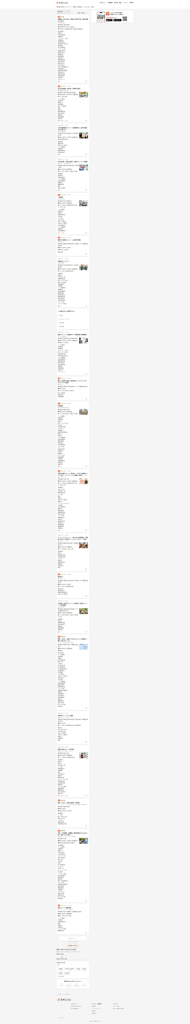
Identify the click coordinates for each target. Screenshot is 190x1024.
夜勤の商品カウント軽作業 (66, 749)
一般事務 (60, 197)
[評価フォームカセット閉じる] (88, 981)
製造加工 (60, 576)
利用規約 (94, 1006)
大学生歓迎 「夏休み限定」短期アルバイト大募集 (73, 161)
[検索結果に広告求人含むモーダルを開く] (61, 13)
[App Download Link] (109, 20)
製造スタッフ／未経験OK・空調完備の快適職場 (72, 334)
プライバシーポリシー (96, 1008)
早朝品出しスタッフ (64, 261)
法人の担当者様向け (75, 1008)
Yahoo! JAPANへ (60, 1017)
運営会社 (94, 1010)
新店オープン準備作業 (64, 908)
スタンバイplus (116, 1006)
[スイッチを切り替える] (69, 13)
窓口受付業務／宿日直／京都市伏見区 (69, 88)
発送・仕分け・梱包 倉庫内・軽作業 (68, 803)
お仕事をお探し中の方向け (76, 1006)
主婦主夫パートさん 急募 (65, 715)
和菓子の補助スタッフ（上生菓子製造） (70, 240)
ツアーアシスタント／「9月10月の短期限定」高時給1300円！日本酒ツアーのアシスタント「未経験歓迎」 (73, 539)
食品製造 (60, 406)
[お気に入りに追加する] (86, 81)
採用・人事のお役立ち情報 (118, 1008)
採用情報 (94, 1013)
